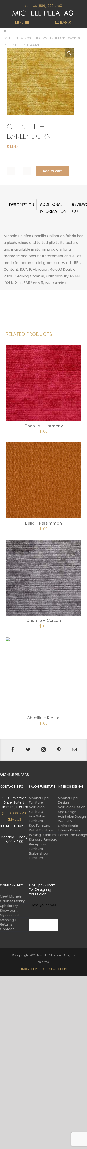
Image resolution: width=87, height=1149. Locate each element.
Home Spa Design (72, 835)
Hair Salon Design (72, 816)
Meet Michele (11, 896)
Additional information (53, 208)
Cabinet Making (12, 901)
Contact (7, 929)
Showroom (9, 910)
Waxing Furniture (42, 835)
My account (9, 915)
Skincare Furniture (43, 839)
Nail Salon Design (71, 807)
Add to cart (52, 171)
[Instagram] (43, 749)
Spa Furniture (39, 825)
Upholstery (9, 906)
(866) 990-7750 (14, 813)
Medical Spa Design (68, 800)
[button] (19, 22)
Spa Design (67, 812)
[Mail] (74, 749)
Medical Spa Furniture (39, 800)
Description (21, 204)
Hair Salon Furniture (37, 818)
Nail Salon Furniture (37, 809)
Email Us (14, 819)
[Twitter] (28, 749)
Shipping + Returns (8, 922)
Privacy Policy (29, 969)
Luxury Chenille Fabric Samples (58, 38)
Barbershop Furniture (38, 855)
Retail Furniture (41, 830)
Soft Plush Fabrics (17, 38)
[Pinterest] (59, 749)
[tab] (22, 208)
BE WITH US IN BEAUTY (43, 925)
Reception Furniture (37, 846)
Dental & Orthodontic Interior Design (69, 825)
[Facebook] (12, 749)
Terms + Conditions (54, 969)
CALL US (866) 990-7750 (43, 6)
